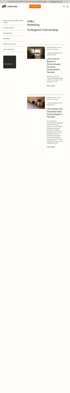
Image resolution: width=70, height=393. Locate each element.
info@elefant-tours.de (56, 1)
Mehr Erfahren (51, 85)
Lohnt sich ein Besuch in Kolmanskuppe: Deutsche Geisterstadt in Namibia (54, 65)
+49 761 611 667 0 (41, 1)
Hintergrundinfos (8, 28)
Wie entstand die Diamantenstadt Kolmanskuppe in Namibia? (55, 113)
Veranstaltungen (8, 49)
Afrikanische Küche (9, 44)
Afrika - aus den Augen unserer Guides (13, 21)
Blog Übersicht (9, 64)
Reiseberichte (7, 33)
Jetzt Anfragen (35, 6)
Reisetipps (6, 38)
